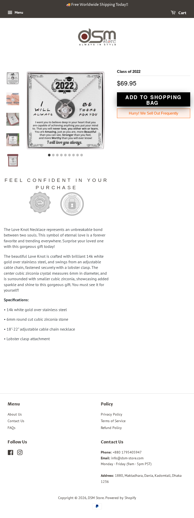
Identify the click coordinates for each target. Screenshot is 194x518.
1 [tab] (49, 155)
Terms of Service (113, 421)
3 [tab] (57, 155)
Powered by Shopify (120, 497)
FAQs (11, 427)
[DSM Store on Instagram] (19, 453)
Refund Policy (111, 427)
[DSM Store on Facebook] (10, 453)
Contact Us (16, 421)
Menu (18, 12)
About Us (15, 414)
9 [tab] (82, 155)
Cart (182, 13)
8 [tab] (78, 155)
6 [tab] (69, 155)
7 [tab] (73, 155)
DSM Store (96, 497)
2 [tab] (53, 155)
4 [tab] (61, 155)
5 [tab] (65, 155)
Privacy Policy (111, 414)
